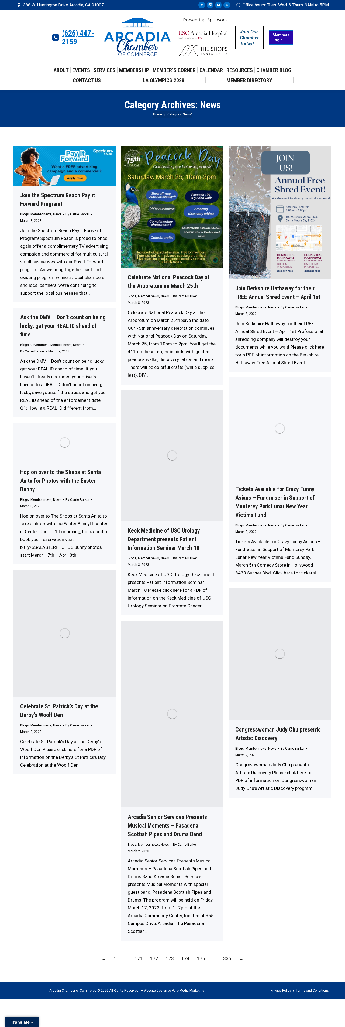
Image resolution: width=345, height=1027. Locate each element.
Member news (40, 214)
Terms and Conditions (312, 990)
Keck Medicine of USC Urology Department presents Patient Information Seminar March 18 (164, 539)
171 (138, 958)
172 (154, 958)
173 (170, 958)
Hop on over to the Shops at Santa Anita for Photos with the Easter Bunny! (60, 481)
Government (39, 345)
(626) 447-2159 (78, 37)
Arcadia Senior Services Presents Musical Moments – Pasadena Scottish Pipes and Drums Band (167, 826)
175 (201, 958)
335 (227, 958)
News (57, 214)
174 (185, 958)
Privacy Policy (281, 990)
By (77, 214)
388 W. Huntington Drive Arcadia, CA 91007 (63, 5)
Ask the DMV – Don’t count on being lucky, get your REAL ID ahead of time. (63, 326)
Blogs (24, 214)
